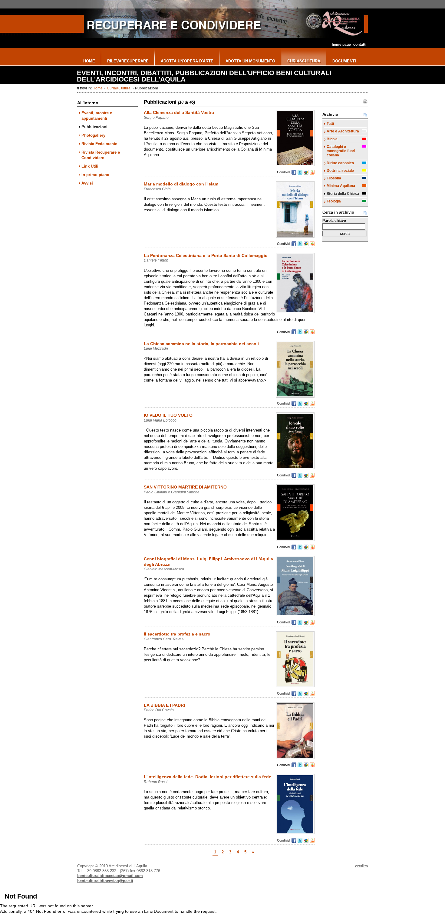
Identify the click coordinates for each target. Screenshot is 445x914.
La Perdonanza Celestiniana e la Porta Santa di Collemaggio (206, 255)
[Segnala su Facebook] (294, 172)
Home (98, 88)
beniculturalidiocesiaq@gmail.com (110, 875)
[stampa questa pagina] (365, 101)
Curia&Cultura (118, 88)
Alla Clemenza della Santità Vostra (179, 112)
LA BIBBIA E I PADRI (164, 705)
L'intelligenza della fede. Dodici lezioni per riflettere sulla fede (207, 776)
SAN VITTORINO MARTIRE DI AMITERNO (185, 487)
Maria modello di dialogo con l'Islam (181, 184)
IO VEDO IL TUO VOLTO (168, 415)
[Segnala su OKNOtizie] (312, 172)
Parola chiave (334, 220)
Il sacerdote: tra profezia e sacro (177, 634)
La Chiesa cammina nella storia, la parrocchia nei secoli (201, 343)
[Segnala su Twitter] (300, 172)
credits (361, 866)
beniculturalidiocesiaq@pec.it (105, 881)
